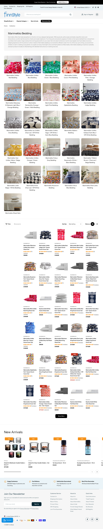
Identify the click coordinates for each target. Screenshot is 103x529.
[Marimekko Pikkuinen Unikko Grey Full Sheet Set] (45, 327)
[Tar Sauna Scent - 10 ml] (64, 447)
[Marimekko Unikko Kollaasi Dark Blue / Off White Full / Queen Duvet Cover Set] (76, 359)
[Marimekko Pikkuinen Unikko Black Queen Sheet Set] (76, 266)
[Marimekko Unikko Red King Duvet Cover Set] (76, 297)
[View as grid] (92, 224)
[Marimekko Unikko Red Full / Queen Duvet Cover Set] (61, 234)
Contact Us (12, 6)
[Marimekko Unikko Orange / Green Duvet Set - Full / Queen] (45, 390)
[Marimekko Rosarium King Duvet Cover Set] (61, 359)
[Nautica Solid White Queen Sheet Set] (45, 297)
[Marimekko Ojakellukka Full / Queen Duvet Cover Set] (30, 359)
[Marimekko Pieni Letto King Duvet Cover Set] (76, 327)
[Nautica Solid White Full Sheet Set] (76, 390)
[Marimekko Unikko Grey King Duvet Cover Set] (45, 359)
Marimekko (26, 243)
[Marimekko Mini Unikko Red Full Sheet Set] (92, 359)
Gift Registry (29, 6)
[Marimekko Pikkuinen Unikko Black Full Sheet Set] (61, 390)
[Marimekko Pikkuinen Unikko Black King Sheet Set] (61, 327)
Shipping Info (20, 6)
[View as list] (97, 224)
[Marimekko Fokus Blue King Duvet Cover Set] (30, 390)
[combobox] (48, 14)
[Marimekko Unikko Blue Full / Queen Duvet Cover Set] (30, 327)
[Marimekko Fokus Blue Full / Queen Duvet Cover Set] (92, 297)
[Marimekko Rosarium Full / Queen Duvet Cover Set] (30, 266)
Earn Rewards (8, 8)
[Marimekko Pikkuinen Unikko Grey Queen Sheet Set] (30, 234)
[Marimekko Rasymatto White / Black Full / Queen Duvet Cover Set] (92, 266)
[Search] (70, 14)
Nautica (41, 306)
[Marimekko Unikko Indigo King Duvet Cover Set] (92, 327)
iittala (6, 460)
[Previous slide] (92, 472)
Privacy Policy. (35, 508)
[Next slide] (97, 472)
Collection (12, 26)
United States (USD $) (83, 7)
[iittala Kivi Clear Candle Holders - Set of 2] (39, 447)
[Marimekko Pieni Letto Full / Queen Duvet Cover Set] (92, 234)
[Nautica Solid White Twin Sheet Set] (92, 390)
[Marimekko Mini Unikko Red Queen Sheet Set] (76, 234)
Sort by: (64, 224)
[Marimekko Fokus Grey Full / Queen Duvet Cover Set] (61, 297)
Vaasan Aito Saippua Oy (59, 460)
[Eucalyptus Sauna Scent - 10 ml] (88, 447)
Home (5, 6)
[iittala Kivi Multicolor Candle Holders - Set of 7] (15, 447)
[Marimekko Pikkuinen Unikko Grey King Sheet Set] (61, 266)
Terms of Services (24, 508)
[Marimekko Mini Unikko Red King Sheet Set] (30, 297)
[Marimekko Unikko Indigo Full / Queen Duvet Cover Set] (45, 234)
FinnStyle (11, 525)
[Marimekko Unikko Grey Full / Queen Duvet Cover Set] (45, 266)
